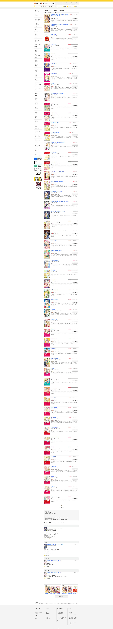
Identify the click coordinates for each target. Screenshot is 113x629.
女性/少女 (46, 6)
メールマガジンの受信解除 (38, 612)
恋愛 (35, 79)
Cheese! (36, 141)
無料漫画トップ (37, 11)
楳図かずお (36, 103)
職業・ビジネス (37, 83)
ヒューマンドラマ (37, 80)
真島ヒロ (36, 125)
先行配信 (41, 6)
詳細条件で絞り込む (61, 596)
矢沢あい (36, 126)
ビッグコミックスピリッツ (38, 136)
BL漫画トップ (36, 23)
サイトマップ (70, 624)
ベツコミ (36, 144)
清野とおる (36, 116)
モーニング (36, 146)
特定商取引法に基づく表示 (72, 622)
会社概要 (70, 623)
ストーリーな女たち (37, 131)
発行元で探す (36, 54)
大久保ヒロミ (36, 104)
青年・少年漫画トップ (37, 20)
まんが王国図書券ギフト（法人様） (73, 617)
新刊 (73, 6)
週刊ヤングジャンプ (37, 140)
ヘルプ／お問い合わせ (37, 40)
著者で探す (36, 50)
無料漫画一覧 (36, 60)
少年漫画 (36, 74)
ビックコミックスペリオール (38, 155)
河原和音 (36, 107)
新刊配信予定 (36, 15)
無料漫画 (56, 6)
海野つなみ (36, 102)
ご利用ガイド (36, 41)
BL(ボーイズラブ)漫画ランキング (62, 617)
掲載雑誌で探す (37, 51)
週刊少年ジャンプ (37, 135)
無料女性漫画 (36, 61)
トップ (37, 6)
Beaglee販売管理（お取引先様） (73, 618)
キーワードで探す (48, 618)
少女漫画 (36, 71)
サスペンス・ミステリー (38, 84)
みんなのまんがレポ (37, 55)
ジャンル (65, 6)
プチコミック (36, 132)
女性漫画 (36, 70)
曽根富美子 (36, 117)
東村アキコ (36, 122)
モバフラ (36, 154)
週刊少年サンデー (37, 149)
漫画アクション (37, 153)
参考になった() (47, 555)
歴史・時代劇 (36, 85)
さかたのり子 (36, 112)
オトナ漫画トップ (37, 24)
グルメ (35, 92)
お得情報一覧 (36, 29)
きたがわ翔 (36, 108)
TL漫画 (36, 75)
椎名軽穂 (36, 113)
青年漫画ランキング (60, 613)
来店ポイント (77, 6)
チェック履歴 (36, 35)
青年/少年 (50, 6)
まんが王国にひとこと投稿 (38, 44)
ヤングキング (36, 150)
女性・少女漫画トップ (37, 19)
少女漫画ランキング (60, 612)
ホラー (35, 89)
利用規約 (70, 619)
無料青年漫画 (36, 64)
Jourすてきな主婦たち (37, 145)
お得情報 (36, 618)
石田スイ (36, 99)
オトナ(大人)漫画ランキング (61, 618)
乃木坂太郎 (36, 121)
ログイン (36, 34)
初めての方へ (70, 613)
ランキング (69, 6)
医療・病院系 (36, 93)
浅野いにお (36, 98)
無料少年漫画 (36, 65)
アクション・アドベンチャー (38, 88)
